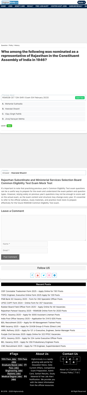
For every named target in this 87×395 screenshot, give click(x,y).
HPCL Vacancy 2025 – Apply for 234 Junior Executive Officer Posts (31, 338)
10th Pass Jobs (9, 359)
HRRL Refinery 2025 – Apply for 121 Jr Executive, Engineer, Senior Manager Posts (38, 330)
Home (3, 6)
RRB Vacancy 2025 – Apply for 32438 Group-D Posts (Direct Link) (31, 326)
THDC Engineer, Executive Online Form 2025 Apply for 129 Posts (30, 295)
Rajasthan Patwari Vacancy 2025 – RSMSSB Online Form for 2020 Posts (34, 311)
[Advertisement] (43, 25)
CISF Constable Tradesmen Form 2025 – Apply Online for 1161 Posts (32, 291)
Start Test (79, 98)
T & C (77, 372)
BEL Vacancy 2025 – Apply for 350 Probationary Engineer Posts (30, 342)
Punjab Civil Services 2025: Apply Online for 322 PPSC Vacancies (30, 334)
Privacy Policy (66, 372)
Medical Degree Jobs (12, 376)
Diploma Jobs (14, 374)
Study (10, 2)
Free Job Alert (42, 6)
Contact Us (75, 369)
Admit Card (20, 6)
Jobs (10, 6)
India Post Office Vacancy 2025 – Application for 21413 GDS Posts (31, 318)
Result (30, 6)
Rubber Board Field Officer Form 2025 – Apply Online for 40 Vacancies (33, 307)
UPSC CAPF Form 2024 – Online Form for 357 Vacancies (27, 303)
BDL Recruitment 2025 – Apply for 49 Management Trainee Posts (31, 322)
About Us (64, 369)
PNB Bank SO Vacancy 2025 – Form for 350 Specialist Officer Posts (32, 299)
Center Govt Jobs (59, 6)
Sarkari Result (75, 6)
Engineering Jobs (14, 371)
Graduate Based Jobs (12, 365)
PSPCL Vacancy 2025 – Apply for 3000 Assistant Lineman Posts (30, 315)
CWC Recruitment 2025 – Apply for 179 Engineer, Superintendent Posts (33, 346)
